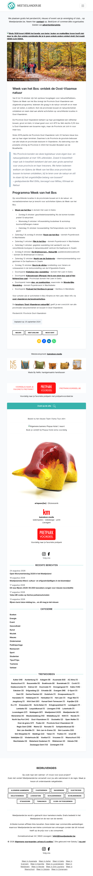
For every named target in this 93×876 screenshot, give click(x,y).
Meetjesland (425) (53, 712)
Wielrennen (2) (58, 741)
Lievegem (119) (53, 708)
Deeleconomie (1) (18, 687)
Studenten (14, 656)
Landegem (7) (74, 705)
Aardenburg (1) (31, 680)
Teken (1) (51, 734)
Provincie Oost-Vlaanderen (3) (60, 723)
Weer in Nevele (37, 866)
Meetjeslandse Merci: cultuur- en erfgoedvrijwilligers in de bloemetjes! (40, 581)
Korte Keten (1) (40, 705)
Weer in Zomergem (59, 869)
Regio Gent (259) (24, 726)
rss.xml (82, 841)
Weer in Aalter (45, 861)
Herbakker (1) (47, 698)
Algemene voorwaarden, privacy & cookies (34, 841)
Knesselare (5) (25, 705)
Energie (13, 618)
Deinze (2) (32, 687)
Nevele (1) (75, 716)
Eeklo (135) (75, 687)
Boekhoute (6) (48, 683)
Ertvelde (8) (46, 690)
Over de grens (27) (26, 723)
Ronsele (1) (49, 726)
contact (40, 21)
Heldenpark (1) (32, 698)
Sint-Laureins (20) (66, 730)
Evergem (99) (59, 690)
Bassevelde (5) (33, 683)
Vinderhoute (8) (32, 737)
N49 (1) (65, 716)
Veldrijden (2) (17, 737)
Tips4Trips (14, 660)
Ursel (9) (72, 734)
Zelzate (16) (72, 741)
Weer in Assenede (29, 861)
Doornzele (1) (45, 687)
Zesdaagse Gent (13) (39, 745)
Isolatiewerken (17, 796)
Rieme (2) (38, 726)
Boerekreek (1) (63, 683)
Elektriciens (76, 790)
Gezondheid (15, 626)
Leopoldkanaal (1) (37, 708)
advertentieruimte (51, 25)
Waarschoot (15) (73, 737)
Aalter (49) (17, 680)
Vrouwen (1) (58, 737)
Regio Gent (49, 333)
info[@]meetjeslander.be (64, 836)
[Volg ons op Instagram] (44, 553)
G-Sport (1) (72, 690)
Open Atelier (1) (72, 719)
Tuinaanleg (41, 801)
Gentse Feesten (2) (34, 694)
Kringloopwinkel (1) (57, 705)
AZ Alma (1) (73, 680)
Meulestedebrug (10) (35, 716)
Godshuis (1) (50, 694)
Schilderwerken (54, 796)
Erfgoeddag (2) (32, 690)
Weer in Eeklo (58, 861)
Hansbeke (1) (18, 698)
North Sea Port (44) (20, 719)
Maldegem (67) (36, 712)
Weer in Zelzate (43, 869)
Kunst (12, 630)
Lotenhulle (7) (68, 708)
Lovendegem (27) (19, 712)
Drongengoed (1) (60, 687)
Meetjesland (33, 333)
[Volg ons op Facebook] (49, 554)
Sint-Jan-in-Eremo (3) (46, 730)
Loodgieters (36, 796)
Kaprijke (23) (72, 701)
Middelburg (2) (53, 716)
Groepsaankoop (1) (66, 694)
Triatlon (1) (61, 734)
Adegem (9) (45, 680)
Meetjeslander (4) (71, 712)
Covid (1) (76, 683)
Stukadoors (25, 801)
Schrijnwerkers (74, 796)
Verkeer (13, 667)
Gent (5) (19, 694)
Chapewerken (41, 790)
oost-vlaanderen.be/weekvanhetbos (28, 299)
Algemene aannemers (20, 790)
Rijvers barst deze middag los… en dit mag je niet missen (34, 602)
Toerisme (14, 664)
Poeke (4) (40, 723)
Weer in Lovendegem (55, 864)
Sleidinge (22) (38, 734)
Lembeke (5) (21, 708)
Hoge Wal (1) (73, 698)
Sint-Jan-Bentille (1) (25, 730)
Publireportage (16, 645)
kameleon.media (54, 354)
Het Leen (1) (60, 698)
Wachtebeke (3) (20, 741)
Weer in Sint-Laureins (55, 866)
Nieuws (18, 333)
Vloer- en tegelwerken (62, 801)
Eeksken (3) (18, 690)
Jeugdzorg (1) (18, 701)
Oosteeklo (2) (57, 719)
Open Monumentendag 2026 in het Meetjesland (30, 573)
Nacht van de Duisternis (44, 258)
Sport (12, 652)
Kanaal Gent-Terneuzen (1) (53, 701)
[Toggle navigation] (83, 5)
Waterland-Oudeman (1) (39, 741)
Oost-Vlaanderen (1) (40, 719)
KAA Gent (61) (33, 701)
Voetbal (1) (45, 737)
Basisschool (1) (18, 683)
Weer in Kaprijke (37, 864)
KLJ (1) (14, 705)
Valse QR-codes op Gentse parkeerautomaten (29, 595)
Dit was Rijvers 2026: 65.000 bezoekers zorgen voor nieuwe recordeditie (41, 588)
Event (12, 622)
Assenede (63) (59, 680)
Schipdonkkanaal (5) (65, 726)
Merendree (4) (17, 716)
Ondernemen (15, 641)
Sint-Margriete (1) (22, 734)
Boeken (13, 614)
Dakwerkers (59, 790)
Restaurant (14, 649)
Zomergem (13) (56, 745)
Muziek (13, 633)
